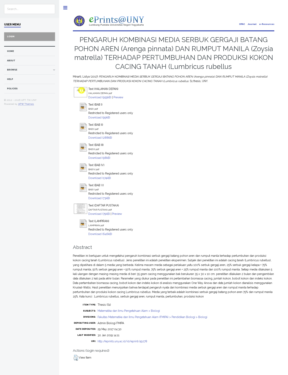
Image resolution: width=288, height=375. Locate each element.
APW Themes (26, 104)
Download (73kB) (99, 198)
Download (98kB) (99, 157)
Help (10, 79)
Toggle (65, 7)
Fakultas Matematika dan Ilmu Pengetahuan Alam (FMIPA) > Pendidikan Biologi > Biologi (152, 317)
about (11, 60)
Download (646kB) (100, 234)
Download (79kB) (99, 213)
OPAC (242, 24)
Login (10, 36)
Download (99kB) (99, 117)
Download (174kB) (99, 178)
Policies (12, 88)
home (10, 51)
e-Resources (266, 24)
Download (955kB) (99, 97)
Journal (252, 24)
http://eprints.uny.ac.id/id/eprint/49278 (122, 341)
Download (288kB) (100, 137)
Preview (118, 97)
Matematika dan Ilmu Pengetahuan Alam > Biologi (129, 310)
